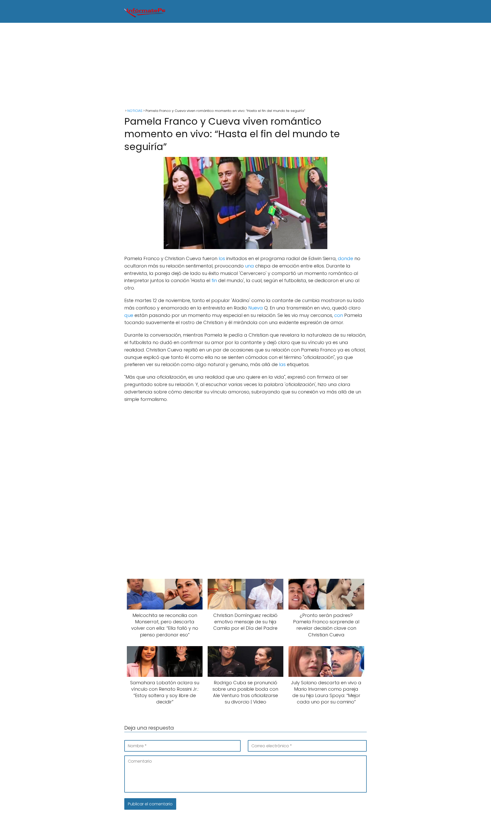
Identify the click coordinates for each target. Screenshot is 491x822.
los (222, 258)
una (249, 266)
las (282, 364)
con (338, 315)
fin (214, 280)
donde (345, 258)
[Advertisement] (245, 66)
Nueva (255, 308)
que (128, 315)
